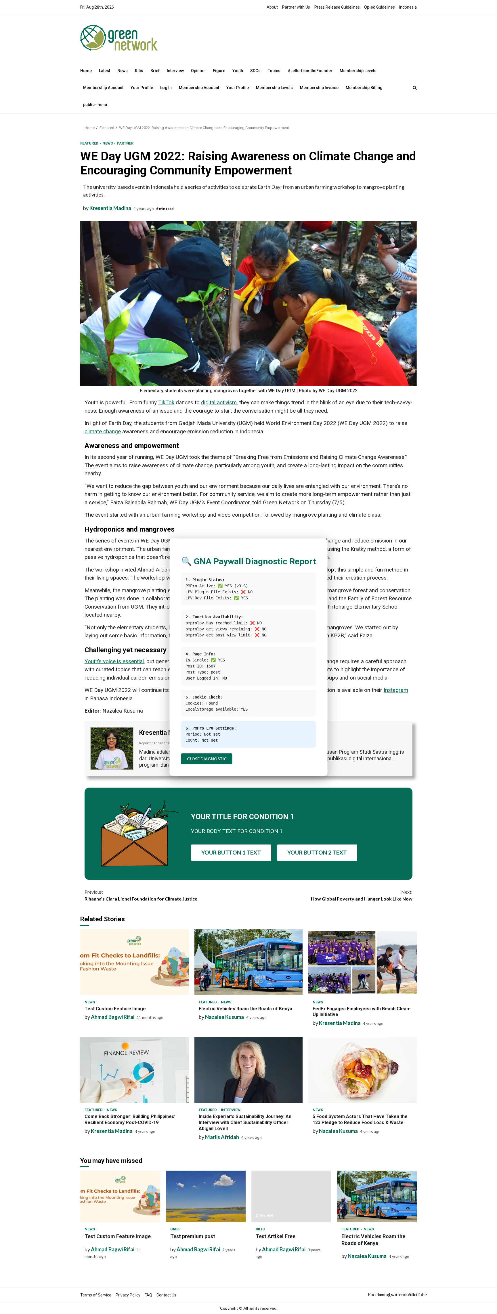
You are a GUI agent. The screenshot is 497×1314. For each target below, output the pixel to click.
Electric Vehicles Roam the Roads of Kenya (248, 962)
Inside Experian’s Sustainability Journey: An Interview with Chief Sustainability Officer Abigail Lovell (248, 1070)
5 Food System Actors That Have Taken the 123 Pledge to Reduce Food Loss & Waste (362, 1070)
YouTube (412, 1294)
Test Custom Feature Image (134, 962)
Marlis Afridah (222, 1137)
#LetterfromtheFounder (310, 70)
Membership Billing (364, 87)
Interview (175, 70)
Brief (155, 70)
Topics (274, 70)
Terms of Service (95, 1295)
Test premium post (206, 1196)
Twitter (392, 1294)
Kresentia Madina (110, 208)
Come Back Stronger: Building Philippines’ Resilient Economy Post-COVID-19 (134, 1070)
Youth (237, 70)
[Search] (415, 87)
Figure (219, 70)
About (272, 7)
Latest (104, 70)
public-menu (95, 104)
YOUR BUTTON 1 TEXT (231, 852)
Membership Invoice (319, 87)
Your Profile (142, 87)
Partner (125, 143)
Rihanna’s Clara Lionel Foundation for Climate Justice (141, 895)
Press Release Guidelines (337, 7)
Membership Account (103, 87)
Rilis (139, 70)
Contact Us (166, 1295)
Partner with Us (296, 7)
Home (86, 70)
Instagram (382, 1294)
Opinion (198, 70)
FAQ (148, 1295)
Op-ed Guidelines (379, 7)
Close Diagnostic (207, 758)
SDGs (255, 70)
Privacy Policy (128, 1295)
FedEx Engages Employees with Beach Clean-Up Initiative (362, 962)
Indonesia (408, 7)
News (122, 70)
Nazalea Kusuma (224, 1017)
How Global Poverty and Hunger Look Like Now (361, 895)
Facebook (372, 1294)
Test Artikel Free (291, 1196)
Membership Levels (358, 70)
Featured (89, 143)
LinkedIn (402, 1294)
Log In (166, 87)
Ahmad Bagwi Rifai (112, 1017)
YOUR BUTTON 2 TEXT (317, 852)
